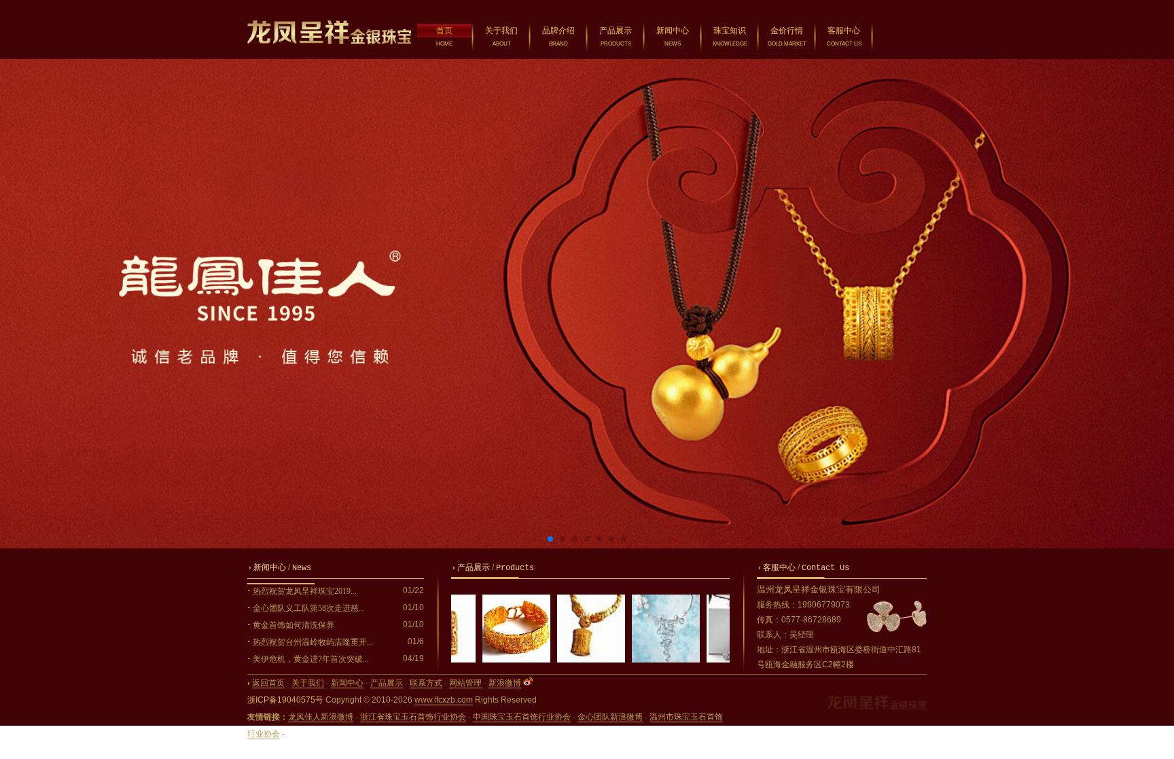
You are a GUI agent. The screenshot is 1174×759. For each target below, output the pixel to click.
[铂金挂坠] (709, 660)
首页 (444, 30)
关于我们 (501, 30)
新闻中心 (672, 30)
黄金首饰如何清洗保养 (293, 625)
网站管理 (465, 683)
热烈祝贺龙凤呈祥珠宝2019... (305, 591)
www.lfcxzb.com (443, 700)
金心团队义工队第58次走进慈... (309, 608)
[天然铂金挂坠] (635, 660)
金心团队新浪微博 (610, 717)
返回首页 (268, 683)
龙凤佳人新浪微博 (320, 717)
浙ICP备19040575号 (285, 700)
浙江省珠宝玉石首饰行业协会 (413, 717)
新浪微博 (504, 683)
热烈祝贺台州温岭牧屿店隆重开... (313, 642)
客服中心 (844, 30)
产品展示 (615, 30)
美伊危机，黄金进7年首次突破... (311, 659)
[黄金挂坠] (560, 660)
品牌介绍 (558, 30)
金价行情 (786, 30)
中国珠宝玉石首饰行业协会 (522, 717)
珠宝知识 (729, 30)
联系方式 (426, 683)
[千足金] (485, 660)
